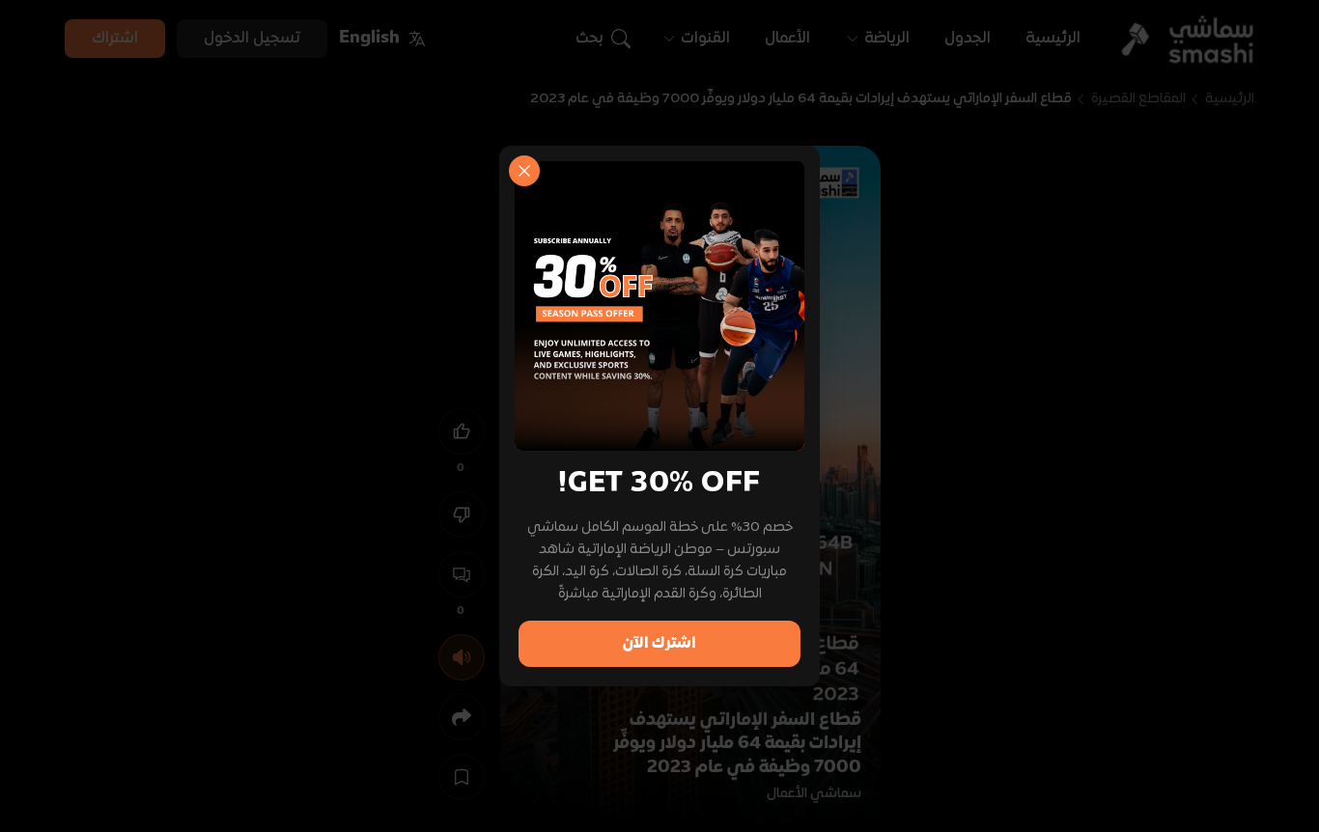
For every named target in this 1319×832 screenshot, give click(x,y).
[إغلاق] (524, 170)
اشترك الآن (659, 643)
